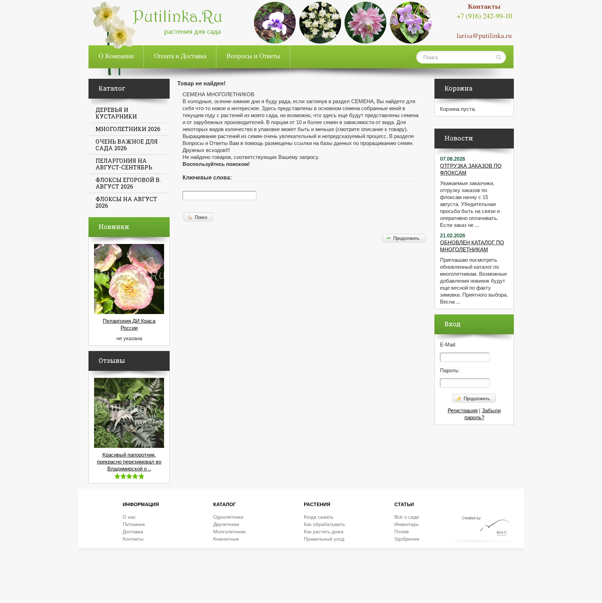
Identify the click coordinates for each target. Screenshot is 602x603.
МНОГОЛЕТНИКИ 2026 (127, 128)
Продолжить (476, 398)
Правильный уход (324, 539)
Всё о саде (406, 517)
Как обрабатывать (324, 524)
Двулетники (226, 524)
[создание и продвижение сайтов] (486, 528)
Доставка (133, 531)
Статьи (404, 504)
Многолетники (229, 531)
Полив (401, 531)
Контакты (133, 539)
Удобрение (406, 539)
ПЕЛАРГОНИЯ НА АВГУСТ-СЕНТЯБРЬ (123, 164)
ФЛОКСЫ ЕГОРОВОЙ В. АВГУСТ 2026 (128, 183)
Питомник (134, 524)
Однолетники (228, 517)
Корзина (458, 88)
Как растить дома (324, 531)
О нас (129, 517)
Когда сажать (318, 517)
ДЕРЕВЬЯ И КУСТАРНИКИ (116, 113)
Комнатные (226, 539)
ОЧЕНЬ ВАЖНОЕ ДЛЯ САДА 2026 (126, 145)
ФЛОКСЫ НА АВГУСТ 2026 (126, 202)
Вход (453, 324)
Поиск (200, 217)
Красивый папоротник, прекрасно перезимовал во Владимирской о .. (129, 462)
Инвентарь (406, 524)
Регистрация (463, 410)
